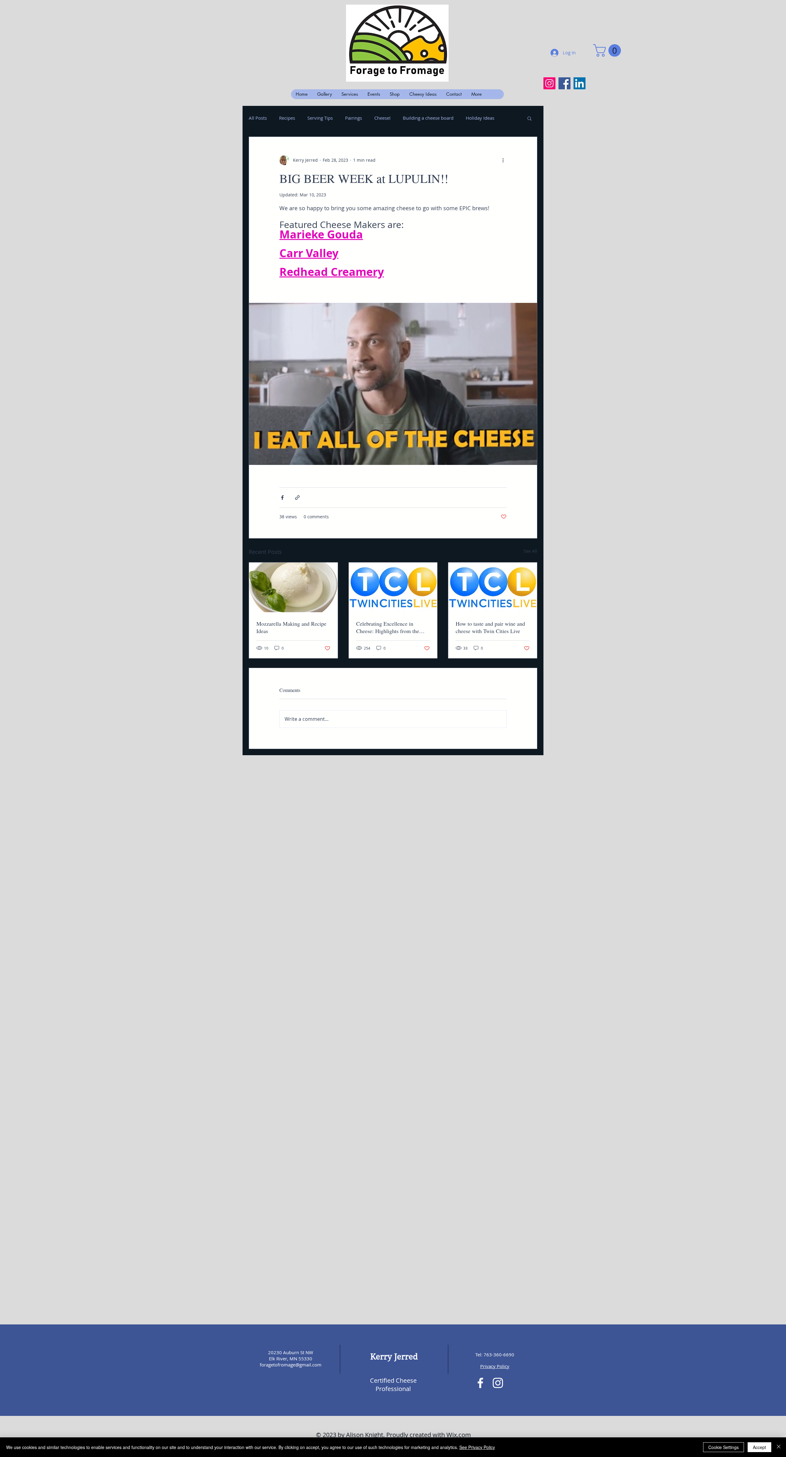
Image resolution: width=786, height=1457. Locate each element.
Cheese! (382, 118)
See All (530, 551)
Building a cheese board (428, 118)
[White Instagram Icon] (498, 1383)
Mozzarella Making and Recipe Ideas (291, 627)
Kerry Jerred (394, 1356)
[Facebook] (564, 83)
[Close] (778, 1447)
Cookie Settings (723, 1447)
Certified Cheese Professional (393, 1384)
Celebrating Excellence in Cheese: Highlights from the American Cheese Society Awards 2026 (387, 627)
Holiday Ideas (480, 118)
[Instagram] (549, 83)
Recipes (287, 118)
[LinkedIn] (580, 83)
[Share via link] (297, 497)
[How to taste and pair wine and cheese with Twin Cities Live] (492, 587)
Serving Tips (320, 118)
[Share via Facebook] (282, 497)
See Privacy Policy (477, 1447)
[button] (608, 50)
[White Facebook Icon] (480, 1383)
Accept (759, 1447)
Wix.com (458, 1435)
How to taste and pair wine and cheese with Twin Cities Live (490, 627)
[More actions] (503, 160)
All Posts (258, 118)
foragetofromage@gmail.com (290, 1365)
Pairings (353, 118)
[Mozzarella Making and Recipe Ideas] (293, 587)
